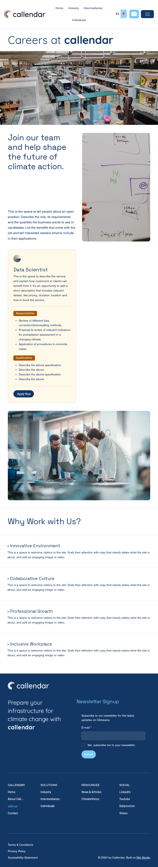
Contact (13, 813)
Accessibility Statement (23, 857)
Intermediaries (50, 799)
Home (11, 792)
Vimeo (123, 813)
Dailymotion (127, 806)
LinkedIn (125, 792)
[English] (123, 13)
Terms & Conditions (20, 844)
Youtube (124, 799)
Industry (46, 792)
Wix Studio (143, 857)
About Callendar (15, 799)
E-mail (86, 727)
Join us (12, 806)
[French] (117, 13)
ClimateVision (90, 799)
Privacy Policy (17, 851)
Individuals (48, 806)
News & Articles (91, 792)
